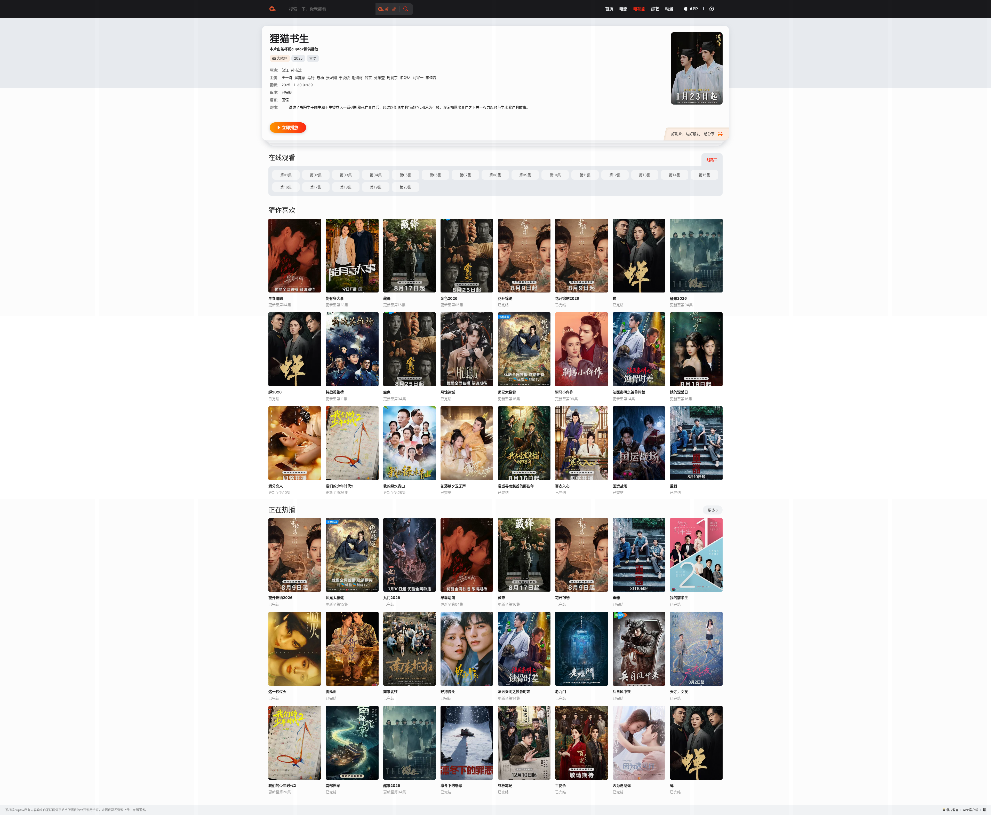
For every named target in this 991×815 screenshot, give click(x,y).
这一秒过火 (277, 691)
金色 (386, 392)
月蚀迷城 (448, 392)
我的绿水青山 (394, 486)
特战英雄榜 (335, 392)
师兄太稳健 (507, 392)
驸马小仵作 (564, 392)
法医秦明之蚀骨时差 (629, 392)
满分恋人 (275, 486)
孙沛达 (296, 70)
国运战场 (620, 486)
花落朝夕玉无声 (453, 486)
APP (694, 8)
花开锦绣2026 (280, 597)
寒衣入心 (562, 486)
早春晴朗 (275, 298)
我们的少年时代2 (339, 486)
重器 (673, 486)
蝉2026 (275, 392)
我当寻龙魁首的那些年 (516, 486)
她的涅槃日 (679, 392)
